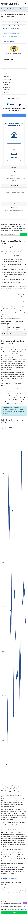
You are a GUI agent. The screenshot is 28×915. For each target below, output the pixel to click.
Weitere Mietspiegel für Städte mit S (9, 878)
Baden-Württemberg (8, 8)
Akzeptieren (14, 912)
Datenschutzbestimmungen (21, 909)
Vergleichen (23, 234)
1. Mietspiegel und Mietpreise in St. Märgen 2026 (11, 25)
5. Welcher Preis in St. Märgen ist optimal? (10, 36)
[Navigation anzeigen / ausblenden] (25, 4)
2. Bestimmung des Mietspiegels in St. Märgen (11, 28)
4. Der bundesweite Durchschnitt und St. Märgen (11, 33)
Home (2, 8)
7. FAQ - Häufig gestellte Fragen (8, 41)
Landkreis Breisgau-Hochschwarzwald (20, 8)
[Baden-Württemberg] (14, 49)
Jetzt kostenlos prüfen (14, 115)
